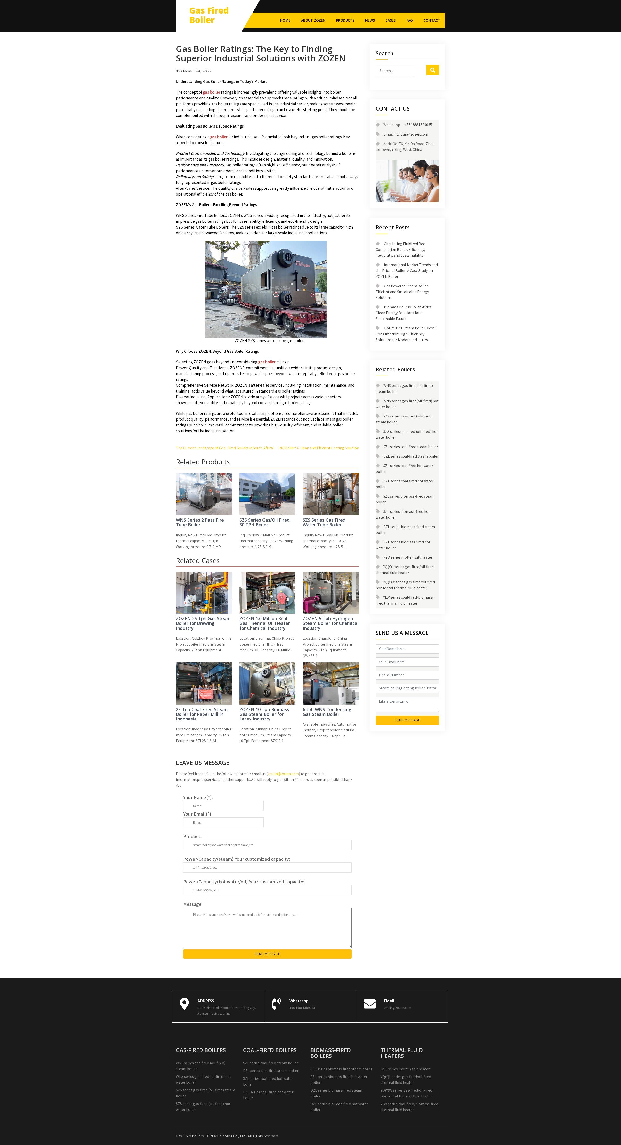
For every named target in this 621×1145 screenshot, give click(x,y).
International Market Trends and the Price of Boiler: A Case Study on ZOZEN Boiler (407, 270)
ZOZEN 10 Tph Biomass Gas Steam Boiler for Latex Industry (264, 714)
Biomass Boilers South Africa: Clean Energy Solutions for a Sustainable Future (404, 312)
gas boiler (211, 92)
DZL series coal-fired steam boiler (411, 456)
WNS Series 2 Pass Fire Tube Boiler (200, 522)
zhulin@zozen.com (283, 773)
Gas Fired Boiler (209, 15)
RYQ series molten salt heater (407, 557)
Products (345, 20)
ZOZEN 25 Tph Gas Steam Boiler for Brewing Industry (203, 623)
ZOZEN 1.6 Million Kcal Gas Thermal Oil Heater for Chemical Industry (264, 623)
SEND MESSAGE (267, 954)
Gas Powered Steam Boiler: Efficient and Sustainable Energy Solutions (402, 291)
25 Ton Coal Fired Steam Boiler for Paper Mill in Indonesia (202, 714)
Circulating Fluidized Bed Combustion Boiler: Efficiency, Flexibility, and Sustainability (400, 249)
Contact (432, 20)
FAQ (409, 20)
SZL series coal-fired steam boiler (410, 446)
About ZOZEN (313, 20)
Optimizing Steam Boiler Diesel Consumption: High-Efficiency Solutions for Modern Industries (406, 334)
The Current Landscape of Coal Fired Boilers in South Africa (224, 447)
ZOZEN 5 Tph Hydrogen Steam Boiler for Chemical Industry (331, 623)
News (370, 20)
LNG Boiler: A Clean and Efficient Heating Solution (318, 447)
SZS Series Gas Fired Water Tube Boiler (324, 522)
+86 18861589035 (418, 124)
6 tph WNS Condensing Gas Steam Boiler (327, 711)
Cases (390, 20)
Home (285, 20)
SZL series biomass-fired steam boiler (341, 1068)
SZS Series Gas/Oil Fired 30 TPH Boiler (264, 522)
